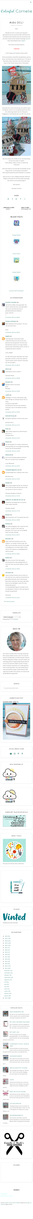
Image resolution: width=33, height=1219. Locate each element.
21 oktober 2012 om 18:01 (12, 554)
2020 (6, 950)
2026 (6, 936)
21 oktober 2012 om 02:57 (12, 535)
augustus (7, 979)
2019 (6, 952)
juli (5, 982)
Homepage (4, 1194)
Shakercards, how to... (11, 702)
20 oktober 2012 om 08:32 (12, 332)
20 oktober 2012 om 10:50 (12, 412)
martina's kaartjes (10, 302)
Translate (15, 619)
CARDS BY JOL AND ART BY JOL (14, 499)
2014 (6, 963)
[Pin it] (20, 199)
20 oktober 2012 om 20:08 (12, 520)
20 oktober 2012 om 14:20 (12, 479)
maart (6, 991)
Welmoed (8, 455)
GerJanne (8, 572)
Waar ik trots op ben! (7, 1196)
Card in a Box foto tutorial (19, 1068)
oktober (6, 975)
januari (6, 995)
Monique (8, 382)
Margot (7, 514)
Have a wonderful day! (17, 1012)
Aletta (7, 369)
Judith (7, 395)
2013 (6, 966)
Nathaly (7, 523)
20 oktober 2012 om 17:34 (12, 511)
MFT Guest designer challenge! (20, 1022)
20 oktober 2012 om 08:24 (12, 317)
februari (6, 993)
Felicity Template (16, 1202)
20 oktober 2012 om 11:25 (12, 438)
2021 (6, 947)
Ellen (7, 429)
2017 (6, 957)
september (7, 977)
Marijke (7, 483)
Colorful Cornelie (8, 1202)
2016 (6, 959)
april (5, 989)
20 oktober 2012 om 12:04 (12, 451)
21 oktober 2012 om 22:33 (12, 597)
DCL (29, 38)
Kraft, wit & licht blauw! (18, 1091)
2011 (6, 998)
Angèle (23, 40)
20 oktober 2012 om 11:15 (12, 425)
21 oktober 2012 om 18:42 (12, 569)
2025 (6, 938)
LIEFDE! (12, 1079)
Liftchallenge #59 (15, 1103)
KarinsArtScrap (9, 416)
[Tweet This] (8, 199)
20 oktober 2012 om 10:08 (12, 391)
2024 (6, 941)
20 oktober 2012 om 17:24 (12, 496)
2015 (6, 961)
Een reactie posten (9, 601)
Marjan (7, 442)
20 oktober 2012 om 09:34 (12, 365)
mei (5, 986)
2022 (6, 945)
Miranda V (8, 538)
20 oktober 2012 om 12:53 (12, 466)
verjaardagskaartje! (16, 1115)
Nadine (7, 557)
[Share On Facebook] (12, 199)
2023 (6, 943)
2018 (6, 954)
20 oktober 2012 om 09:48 (12, 378)
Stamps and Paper (10, 321)
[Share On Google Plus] (16, 199)
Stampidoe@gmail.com (12, 470)
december (7, 970)
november (7, 973)
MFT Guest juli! (14, 1032)
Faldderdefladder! (16, 1056)
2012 (6, 968)
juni (5, 984)
